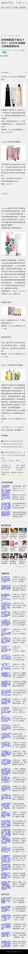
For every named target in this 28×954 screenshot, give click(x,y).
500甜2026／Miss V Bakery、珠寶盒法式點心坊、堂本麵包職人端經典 (19, 580)
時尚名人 (8, 8)
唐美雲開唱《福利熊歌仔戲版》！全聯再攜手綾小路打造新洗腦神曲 (19, 842)
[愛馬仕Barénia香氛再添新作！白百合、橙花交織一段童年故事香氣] (6, 497)
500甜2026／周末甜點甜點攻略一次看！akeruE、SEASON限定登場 (19, 597)
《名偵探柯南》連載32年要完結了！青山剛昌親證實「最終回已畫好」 (19, 927)
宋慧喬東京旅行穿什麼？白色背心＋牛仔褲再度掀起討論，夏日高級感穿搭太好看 (19, 868)
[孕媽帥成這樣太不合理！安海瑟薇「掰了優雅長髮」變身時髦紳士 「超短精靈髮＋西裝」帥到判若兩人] (6, 832)
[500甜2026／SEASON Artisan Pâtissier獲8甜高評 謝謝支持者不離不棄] (6, 727)
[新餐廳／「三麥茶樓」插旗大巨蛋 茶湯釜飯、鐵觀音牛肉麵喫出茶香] (6, 814)
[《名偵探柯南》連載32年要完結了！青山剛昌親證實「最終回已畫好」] (6, 926)
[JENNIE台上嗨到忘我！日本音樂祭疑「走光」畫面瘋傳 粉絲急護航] (6, 900)
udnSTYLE (4, 35)
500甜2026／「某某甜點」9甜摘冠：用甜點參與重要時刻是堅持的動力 (19, 754)
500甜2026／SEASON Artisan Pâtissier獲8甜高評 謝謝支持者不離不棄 (19, 728)
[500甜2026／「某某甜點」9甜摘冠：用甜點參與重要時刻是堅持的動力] (6, 753)
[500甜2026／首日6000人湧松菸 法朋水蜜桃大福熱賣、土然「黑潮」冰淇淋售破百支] (6, 605)
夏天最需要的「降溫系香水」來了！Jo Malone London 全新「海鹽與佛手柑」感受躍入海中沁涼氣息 (19, 491)
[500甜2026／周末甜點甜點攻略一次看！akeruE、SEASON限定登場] (6, 596)
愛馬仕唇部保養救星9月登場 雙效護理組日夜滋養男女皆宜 (19, 514)
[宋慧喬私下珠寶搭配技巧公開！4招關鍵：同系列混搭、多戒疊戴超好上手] (6, 875)
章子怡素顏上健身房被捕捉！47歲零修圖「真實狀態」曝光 (19, 935)
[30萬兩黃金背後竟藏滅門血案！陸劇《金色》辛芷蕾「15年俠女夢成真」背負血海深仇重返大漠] (6, 858)
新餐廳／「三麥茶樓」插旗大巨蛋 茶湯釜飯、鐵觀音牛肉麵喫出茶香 (19, 815)
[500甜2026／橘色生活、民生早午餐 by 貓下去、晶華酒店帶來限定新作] (6, 614)
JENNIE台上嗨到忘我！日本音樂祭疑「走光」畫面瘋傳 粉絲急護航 (19, 901)
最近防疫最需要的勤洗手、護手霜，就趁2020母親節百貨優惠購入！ (13, 455)
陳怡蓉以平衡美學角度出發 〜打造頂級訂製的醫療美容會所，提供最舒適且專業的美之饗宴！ (13, 444)
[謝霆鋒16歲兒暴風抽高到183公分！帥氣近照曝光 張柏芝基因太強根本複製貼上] (6, 944)
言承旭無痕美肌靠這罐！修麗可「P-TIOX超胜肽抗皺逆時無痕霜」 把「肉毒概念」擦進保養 (19, 507)
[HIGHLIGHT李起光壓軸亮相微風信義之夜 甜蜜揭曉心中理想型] (6, 588)
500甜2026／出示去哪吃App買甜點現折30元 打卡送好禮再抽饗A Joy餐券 (19, 624)
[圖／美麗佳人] (14, 63)
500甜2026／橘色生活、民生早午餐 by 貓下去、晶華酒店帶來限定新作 (19, 615)
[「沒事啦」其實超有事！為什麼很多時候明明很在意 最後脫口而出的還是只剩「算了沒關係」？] (6, 771)
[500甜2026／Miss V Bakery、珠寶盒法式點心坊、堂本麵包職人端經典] (6, 579)
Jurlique (11, 460)
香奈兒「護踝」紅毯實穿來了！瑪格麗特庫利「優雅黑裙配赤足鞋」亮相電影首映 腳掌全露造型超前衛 (19, 886)
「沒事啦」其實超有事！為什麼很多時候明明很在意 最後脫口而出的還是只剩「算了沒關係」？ (19, 773)
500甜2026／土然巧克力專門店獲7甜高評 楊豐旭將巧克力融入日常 (19, 789)
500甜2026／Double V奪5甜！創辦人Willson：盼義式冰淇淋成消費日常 (19, 711)
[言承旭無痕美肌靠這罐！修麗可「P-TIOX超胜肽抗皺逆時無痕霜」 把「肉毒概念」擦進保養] (6, 505)
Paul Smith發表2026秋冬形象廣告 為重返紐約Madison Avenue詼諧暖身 (19, 693)
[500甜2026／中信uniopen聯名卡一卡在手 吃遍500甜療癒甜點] (6, 657)
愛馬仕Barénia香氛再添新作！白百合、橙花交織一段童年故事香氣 (19, 498)
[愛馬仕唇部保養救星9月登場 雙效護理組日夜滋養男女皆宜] (6, 514)
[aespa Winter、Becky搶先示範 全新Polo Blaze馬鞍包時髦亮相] (6, 718)
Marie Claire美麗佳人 (16, 427)
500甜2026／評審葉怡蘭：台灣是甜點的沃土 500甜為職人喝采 (19, 676)
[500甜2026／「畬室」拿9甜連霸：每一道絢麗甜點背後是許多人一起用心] (6, 762)
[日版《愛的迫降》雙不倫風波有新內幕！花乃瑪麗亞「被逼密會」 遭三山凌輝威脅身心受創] (6, 823)
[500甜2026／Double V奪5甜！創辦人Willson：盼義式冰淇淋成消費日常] (6, 710)
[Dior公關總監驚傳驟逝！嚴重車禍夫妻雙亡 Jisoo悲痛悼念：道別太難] (6, 909)
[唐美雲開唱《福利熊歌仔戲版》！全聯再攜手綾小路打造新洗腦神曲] (6, 841)
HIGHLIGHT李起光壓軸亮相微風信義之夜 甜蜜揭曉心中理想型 (19, 588)
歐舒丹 (17, 460)
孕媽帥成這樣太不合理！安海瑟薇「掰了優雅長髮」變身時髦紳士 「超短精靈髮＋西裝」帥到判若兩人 (19, 834)
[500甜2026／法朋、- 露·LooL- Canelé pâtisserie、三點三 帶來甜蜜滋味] (6, 666)
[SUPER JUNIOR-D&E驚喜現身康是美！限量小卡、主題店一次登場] (6, 849)
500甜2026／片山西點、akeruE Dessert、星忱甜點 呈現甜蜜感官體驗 (19, 632)
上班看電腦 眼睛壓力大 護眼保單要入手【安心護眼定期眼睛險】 (22, 549)
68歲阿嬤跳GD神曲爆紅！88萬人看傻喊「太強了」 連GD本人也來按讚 (19, 918)
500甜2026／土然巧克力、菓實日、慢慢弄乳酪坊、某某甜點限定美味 (19, 641)
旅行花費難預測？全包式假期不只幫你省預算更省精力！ (5, 536)
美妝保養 (23, 8)
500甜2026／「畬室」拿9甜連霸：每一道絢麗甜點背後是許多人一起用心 (19, 763)
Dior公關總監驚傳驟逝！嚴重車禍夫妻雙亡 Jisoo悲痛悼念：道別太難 (19, 910)
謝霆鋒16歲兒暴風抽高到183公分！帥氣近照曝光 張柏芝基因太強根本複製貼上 (19, 945)
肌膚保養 (17, 35)
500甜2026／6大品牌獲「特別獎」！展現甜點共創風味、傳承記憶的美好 (19, 702)
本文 (5, 427)
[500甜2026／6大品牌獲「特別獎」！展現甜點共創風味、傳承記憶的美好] (6, 701)
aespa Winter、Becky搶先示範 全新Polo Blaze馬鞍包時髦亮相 (19, 719)
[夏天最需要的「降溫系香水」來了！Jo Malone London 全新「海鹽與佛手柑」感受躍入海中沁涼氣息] (6, 488)
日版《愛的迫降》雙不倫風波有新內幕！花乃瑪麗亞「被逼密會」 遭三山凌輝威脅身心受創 (19, 825)
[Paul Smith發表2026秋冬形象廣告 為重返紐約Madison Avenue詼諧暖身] (6, 692)
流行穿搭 (16, 8)
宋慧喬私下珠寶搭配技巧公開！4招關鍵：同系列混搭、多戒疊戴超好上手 (19, 876)
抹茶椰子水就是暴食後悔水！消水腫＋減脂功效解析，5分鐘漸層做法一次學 (13, 536)
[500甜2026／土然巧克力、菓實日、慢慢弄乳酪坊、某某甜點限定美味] (6, 640)
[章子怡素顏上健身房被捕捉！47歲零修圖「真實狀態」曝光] (6, 935)
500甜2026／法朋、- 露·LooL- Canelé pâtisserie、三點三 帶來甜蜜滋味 (19, 667)
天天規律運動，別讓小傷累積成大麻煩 (5, 561)
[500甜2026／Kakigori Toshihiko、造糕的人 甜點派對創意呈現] (6, 649)
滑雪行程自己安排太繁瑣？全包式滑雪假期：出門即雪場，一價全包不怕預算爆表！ (22, 536)
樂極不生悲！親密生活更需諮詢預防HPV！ (5, 549)
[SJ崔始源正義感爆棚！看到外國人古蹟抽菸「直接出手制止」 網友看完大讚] (6, 806)
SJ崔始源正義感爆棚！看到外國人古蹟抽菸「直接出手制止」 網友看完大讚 (19, 807)
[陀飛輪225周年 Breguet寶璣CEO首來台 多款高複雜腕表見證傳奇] (6, 736)
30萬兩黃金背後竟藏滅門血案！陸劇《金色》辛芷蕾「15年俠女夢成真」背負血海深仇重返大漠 (19, 860)
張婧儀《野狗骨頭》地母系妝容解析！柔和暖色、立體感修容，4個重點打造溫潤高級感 (22, 561)
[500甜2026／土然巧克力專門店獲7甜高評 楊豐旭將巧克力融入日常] (6, 788)
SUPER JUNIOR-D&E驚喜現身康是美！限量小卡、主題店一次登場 (19, 850)
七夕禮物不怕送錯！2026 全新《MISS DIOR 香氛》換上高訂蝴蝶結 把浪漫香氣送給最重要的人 (14, 549)
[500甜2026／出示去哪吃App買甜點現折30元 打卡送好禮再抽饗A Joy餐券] (6, 623)
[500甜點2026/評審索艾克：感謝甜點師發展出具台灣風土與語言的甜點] (6, 684)
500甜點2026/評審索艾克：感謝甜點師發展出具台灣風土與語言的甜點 (19, 685)
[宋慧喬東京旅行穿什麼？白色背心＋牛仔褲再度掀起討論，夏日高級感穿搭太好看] (6, 867)
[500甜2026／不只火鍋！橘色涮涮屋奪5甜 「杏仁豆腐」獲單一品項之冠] (6, 779)
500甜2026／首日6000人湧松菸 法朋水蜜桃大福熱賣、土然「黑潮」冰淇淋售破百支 (19, 607)
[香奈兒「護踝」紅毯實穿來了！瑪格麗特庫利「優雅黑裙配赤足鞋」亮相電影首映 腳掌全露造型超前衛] (6, 884)
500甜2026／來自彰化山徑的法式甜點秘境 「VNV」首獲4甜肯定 (19, 746)
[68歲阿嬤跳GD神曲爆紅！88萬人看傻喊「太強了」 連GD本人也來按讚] (6, 917)
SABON (4, 460)
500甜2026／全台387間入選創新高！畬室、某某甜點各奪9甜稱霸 (19, 798)
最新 (2, 8)
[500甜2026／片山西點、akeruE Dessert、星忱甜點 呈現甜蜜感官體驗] (6, 631)
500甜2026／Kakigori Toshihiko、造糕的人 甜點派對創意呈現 (19, 650)
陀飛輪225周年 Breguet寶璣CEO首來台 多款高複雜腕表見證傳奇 (19, 737)
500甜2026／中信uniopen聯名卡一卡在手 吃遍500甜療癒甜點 (19, 658)
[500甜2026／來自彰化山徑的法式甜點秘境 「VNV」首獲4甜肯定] (6, 745)
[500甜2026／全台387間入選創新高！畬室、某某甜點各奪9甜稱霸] (6, 797)
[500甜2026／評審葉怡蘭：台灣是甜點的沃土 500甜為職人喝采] (6, 675)
